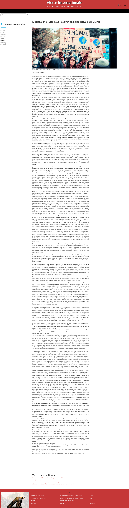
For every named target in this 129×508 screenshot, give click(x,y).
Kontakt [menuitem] (45, 11)
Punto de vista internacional (38, 498)
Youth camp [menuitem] (54, 11)
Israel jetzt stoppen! (37, 480)
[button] (85, 17)
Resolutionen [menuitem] (24, 11)
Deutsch (2, 40)
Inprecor (33, 500)
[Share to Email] (83, 17)
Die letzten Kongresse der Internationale (71, 495)
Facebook (33, 503)
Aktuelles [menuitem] (35, 11)
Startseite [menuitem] (4, 11)
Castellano (3, 34)
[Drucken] (87, 468)
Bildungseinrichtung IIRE (67, 500)
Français (2, 30)
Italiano (2, 36)
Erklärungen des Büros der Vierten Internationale (73, 498)
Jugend (62, 503)
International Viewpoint (37, 495)
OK (27, 14)
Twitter (33, 506)
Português (3, 42)
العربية (2, 38)
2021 (33, 27)
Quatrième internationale (39, 72)
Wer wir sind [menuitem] (12, 11)
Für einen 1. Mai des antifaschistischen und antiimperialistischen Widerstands (53, 484)
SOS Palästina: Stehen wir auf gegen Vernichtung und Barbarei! (49, 482)
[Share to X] (78, 17)
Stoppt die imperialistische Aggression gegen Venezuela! (47, 478)
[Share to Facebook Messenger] (81, 17)
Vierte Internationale (64, 3)
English (2, 32)
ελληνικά (3, 44)
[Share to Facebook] (76, 17)
